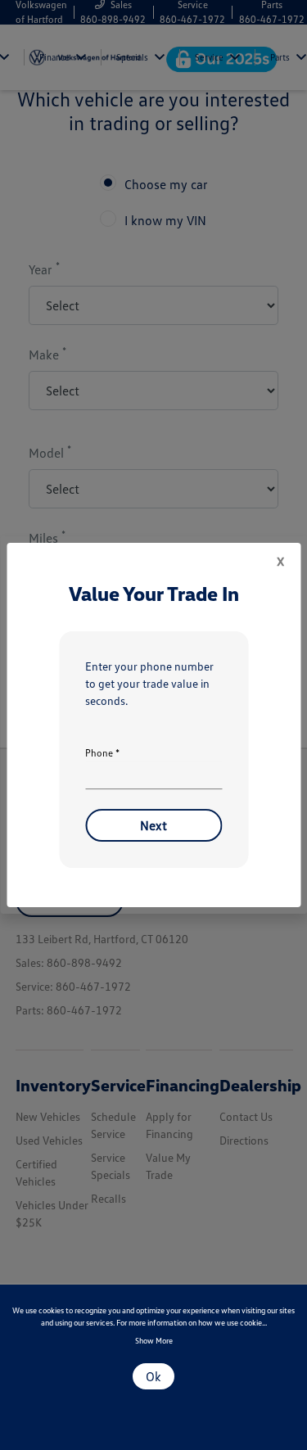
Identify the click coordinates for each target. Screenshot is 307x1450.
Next (153, 825)
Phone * (102, 753)
